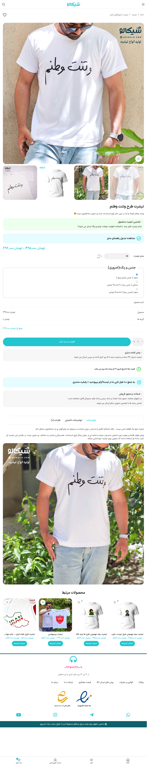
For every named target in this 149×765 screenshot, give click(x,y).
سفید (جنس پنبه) (123, 292)
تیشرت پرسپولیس (55, 634)
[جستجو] (4, 4)
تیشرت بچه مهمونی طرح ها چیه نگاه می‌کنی (91, 636)
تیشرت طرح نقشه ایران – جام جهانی (19, 634)
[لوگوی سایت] (73, 4)
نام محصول (139, 302)
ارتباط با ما (68, 682)
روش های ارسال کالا (105, 682)
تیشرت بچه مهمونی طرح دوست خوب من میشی (127, 636)
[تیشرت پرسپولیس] (55, 614)
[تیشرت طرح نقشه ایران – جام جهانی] (19, 614)
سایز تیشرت (139, 256)
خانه (142, 14)
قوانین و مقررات (126, 682)
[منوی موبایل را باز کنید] (143, 4)
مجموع (141, 312)
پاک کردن (98, 256)
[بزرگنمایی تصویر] (138, 158)
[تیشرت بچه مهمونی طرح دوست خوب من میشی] (127, 614)
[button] (141, 93)
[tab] (91, 420)
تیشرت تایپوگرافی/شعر (119, 14)
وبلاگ (141, 682)
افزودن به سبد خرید (67, 341)
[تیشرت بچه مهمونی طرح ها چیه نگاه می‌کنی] (91, 614)
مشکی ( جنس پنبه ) (122, 285)
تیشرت (134, 14)
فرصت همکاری (85, 682)
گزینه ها (140, 319)
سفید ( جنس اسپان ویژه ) (127, 277)
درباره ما (54, 682)
